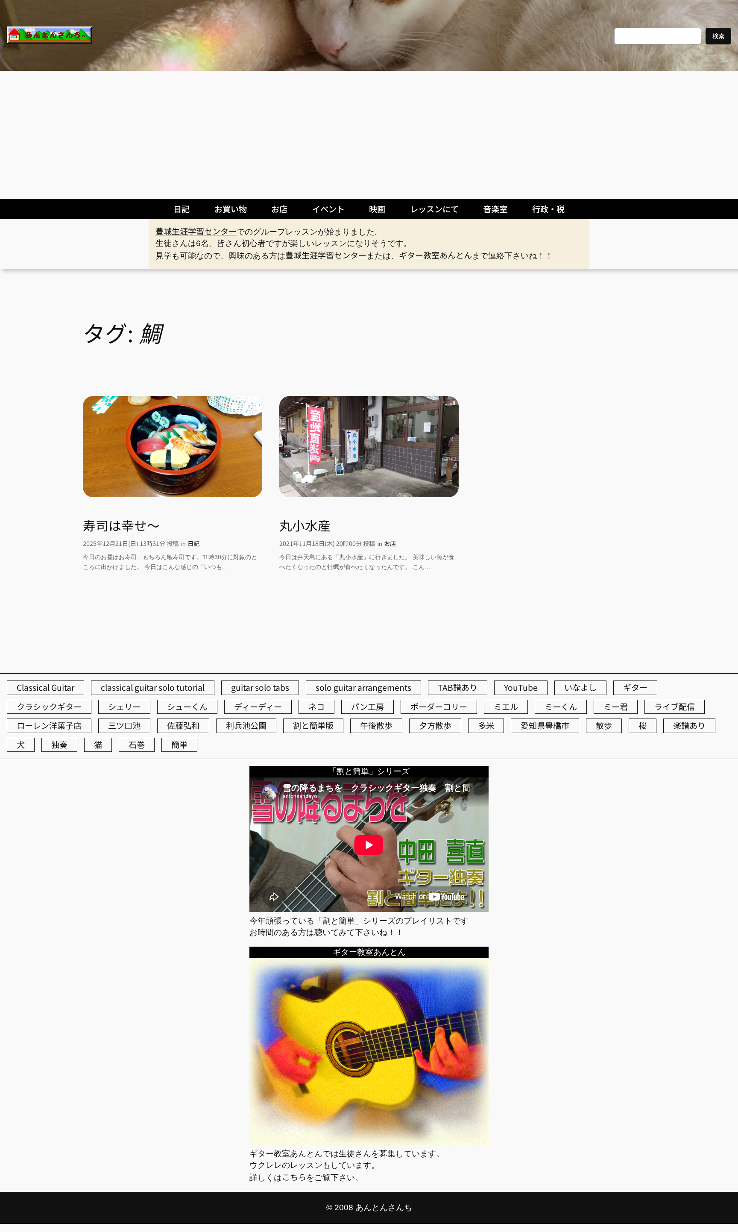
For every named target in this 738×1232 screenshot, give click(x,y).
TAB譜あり (457, 687)
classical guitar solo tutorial (153, 687)
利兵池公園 (246, 725)
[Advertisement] (369, 135)
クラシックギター (49, 707)
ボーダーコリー (438, 707)
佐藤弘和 (183, 725)
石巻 (137, 745)
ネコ (316, 707)
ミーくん (561, 707)
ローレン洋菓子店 (49, 725)
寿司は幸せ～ (121, 525)
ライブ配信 (674, 707)
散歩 (604, 725)
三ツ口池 (124, 725)
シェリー (124, 707)
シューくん (187, 707)
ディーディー (258, 707)
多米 (486, 725)
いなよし (580, 687)
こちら (294, 1177)
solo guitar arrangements (363, 687)
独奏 (59, 745)
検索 (718, 35)
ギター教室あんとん (435, 255)
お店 (390, 543)
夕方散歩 (435, 725)
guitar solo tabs (260, 687)
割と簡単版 (313, 725)
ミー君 (615, 707)
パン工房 (367, 707)
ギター (635, 687)
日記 (193, 543)
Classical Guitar (45, 687)
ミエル (506, 707)
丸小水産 (305, 525)
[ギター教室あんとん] (369, 1142)
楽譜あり (689, 725)
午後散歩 (376, 725)
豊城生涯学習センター (196, 231)
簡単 (179, 745)
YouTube (521, 687)
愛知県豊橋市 (545, 725)
